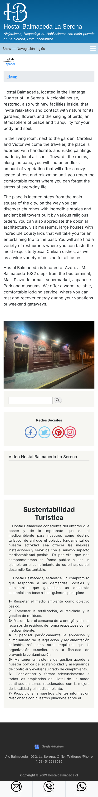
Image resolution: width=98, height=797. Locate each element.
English (9, 59)
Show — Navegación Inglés (23, 48)
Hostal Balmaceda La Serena (43, 26)
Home (12, 76)
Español (9, 64)
